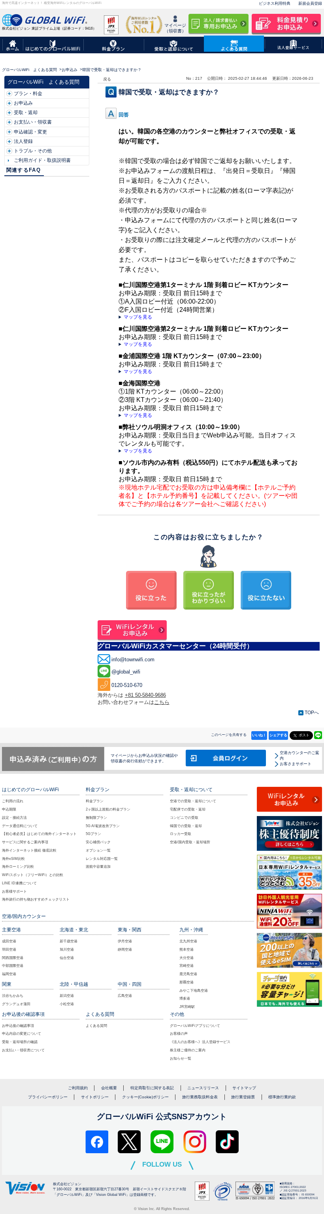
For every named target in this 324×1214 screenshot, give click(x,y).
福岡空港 (9, 974)
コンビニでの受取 (184, 818)
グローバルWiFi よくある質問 (29, 70)
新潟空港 (67, 996)
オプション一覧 (98, 850)
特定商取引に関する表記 (152, 1088)
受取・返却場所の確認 (20, 1042)
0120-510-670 (126, 685)
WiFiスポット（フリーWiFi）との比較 (32, 875)
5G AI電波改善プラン (103, 826)
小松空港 (67, 1004)
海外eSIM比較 (13, 859)
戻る (107, 79)
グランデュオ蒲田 (16, 1004)
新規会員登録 (310, 3)
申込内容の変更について (21, 1034)
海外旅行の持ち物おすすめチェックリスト (36, 899)
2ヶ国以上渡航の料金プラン (108, 809)
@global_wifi (125, 672)
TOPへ (312, 712)
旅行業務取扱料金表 (200, 1097)
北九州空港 (188, 941)
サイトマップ (244, 1088)
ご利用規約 (78, 1088)
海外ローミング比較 (18, 867)
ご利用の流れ (12, 801)
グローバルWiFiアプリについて (195, 1026)
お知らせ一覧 (180, 1058)
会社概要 (109, 1088)
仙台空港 (67, 958)
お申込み (69, 70)
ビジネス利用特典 (274, 3)
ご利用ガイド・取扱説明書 (42, 160)
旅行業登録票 (243, 1097)
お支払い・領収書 (33, 122)
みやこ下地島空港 (193, 991)
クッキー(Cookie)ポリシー (145, 1097)
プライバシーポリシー (48, 1097)
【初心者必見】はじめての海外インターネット (39, 834)
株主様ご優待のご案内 (187, 1050)
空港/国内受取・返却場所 (190, 842)
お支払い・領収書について (23, 1050)
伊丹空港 (125, 941)
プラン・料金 (28, 93)
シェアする (278, 735)
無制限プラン (96, 818)
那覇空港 (186, 982)
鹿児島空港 (188, 974)
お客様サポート (14, 891)
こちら (162, 702)
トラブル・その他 (33, 150)
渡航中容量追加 (98, 867)
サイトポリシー (95, 1097)
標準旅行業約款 (282, 1097)
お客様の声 (179, 1034)
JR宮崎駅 (187, 1007)
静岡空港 (125, 949)
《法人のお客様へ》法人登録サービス (200, 1042)
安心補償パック (98, 842)
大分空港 (186, 958)
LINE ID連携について (19, 883)
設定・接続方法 (14, 818)
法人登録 (23, 141)
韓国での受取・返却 (186, 826)
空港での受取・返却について (193, 801)
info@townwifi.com (132, 659)
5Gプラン (93, 834)
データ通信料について (20, 826)
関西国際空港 (12, 958)
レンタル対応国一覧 (102, 859)
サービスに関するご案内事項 (25, 842)
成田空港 (9, 941)
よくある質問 (96, 1026)
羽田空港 (9, 949)
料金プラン (95, 801)
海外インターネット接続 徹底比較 (29, 850)
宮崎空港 (186, 966)
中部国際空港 (12, 966)
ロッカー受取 (180, 834)
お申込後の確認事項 (18, 1026)
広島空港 (125, 996)
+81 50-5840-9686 (145, 695)
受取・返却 (26, 112)
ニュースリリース (203, 1088)
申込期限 (9, 809)
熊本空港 (186, 949)
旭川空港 (67, 949)
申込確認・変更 (30, 131)
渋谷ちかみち (12, 996)
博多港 (184, 998)
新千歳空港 (68, 941)
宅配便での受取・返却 (187, 809)
